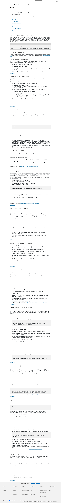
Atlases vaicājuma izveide (15, 19)
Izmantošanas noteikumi (36, 501)
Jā (32, 483)
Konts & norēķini (29, 1)
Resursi (32, 1)
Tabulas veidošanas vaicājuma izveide (17, 26)
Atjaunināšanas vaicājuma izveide (16, 30)
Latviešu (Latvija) (6, 500)
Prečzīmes (41, 501)
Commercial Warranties (15, 494)
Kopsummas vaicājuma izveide (16, 23)
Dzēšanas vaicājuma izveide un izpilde (32, 478)
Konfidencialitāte (31, 501)
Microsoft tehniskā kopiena (43, 492)
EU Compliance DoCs (50, 501)
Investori (50, 490)
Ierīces (24, 1)
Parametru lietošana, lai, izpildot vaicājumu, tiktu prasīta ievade (29, 166)
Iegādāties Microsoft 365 (38, 1)
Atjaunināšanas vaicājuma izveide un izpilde (35, 449)
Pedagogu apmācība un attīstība (25, 494)
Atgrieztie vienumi (14, 490)
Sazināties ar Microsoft (25, 501)
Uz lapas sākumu (12, 73)
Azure (31, 490)
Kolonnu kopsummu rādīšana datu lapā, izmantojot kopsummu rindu (30, 203)
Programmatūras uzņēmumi (43, 496)
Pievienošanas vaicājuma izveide (16, 28)
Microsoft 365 (15, 1)
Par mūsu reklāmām (45, 501)
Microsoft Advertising (32, 494)
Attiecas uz (12, 7)
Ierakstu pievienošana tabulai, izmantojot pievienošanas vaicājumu (38, 394)
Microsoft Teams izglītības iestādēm (25, 490)
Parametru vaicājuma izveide (16, 21)
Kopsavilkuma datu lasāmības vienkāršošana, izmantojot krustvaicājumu (37, 302)
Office (18, 1)
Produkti (21, 1)
